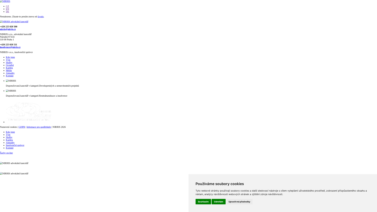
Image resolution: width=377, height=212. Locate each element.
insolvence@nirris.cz (10, 47)
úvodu (41, 16)
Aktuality (10, 73)
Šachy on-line (6, 153)
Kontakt (9, 75)
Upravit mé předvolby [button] (239, 201)
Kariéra (9, 68)
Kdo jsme (10, 57)
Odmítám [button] (218, 201)
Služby (9, 62)
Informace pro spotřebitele (39, 127)
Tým (8, 60)
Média (9, 70)
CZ (7, 6)
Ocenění (10, 65)
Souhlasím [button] (203, 201)
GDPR (22, 127)
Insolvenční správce (15, 145)
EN (7, 9)
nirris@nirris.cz (8, 29)
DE (7, 11)
